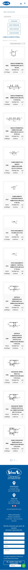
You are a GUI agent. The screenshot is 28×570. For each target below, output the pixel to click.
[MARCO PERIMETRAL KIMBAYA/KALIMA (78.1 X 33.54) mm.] (14, 87)
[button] (21, 3)
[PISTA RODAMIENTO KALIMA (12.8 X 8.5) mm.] (14, 222)
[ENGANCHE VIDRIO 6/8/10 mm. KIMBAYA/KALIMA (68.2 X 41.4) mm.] (14, 363)
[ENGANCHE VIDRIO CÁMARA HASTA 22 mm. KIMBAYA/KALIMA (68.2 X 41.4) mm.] (14, 398)
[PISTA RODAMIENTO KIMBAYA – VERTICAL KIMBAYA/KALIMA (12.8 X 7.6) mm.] (14, 254)
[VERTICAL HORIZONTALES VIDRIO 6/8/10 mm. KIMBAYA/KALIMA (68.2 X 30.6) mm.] (14, 289)
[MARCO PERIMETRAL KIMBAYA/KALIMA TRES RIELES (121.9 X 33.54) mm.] (14, 120)
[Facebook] (13, 506)
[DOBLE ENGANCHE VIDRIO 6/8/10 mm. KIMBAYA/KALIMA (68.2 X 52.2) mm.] (14, 432)
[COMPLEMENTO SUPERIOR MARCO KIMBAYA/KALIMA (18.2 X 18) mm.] (14, 188)
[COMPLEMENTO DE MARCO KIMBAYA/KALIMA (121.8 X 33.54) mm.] (14, 154)
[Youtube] (15, 506)
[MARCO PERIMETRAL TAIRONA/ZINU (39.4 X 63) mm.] (14, 53)
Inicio (5, 12)
